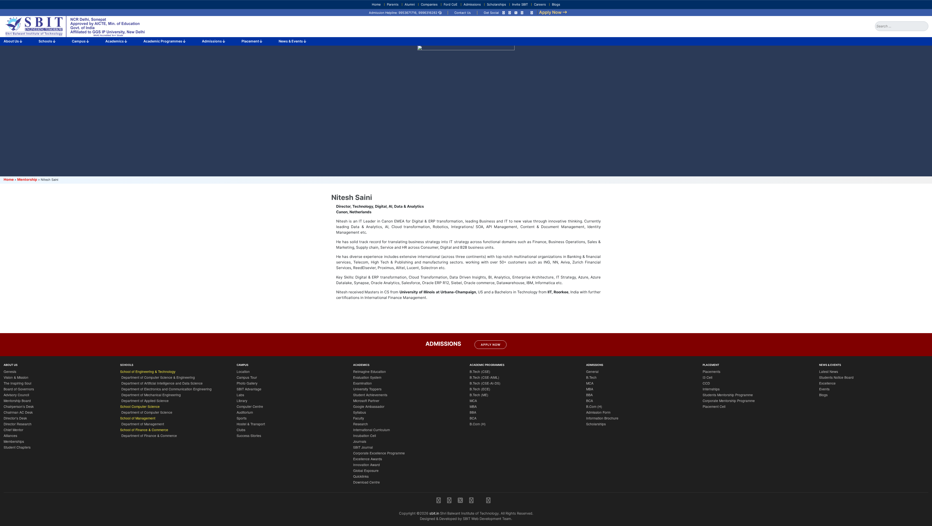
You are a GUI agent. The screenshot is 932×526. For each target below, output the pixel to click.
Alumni (410, 4)
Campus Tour (247, 377)
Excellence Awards (367, 458)
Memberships (14, 441)
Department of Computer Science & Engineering (158, 377)
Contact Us (462, 13)
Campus (79, 41)
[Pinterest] (522, 13)
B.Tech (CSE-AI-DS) (485, 383)
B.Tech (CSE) (480, 371)
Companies (429, 4)
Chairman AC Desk (18, 412)
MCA (473, 400)
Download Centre (366, 482)
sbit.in (434, 513)
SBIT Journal (363, 447)
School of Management (137, 418)
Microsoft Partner (366, 400)
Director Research (18, 423)
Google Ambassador (368, 406)
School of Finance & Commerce (144, 429)
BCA (473, 418)
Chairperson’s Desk (19, 406)
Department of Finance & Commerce (149, 435)
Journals (359, 441)
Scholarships (496, 4)
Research (360, 423)
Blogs (556, 4)
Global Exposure (366, 470)
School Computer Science (140, 406)
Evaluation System (367, 377)
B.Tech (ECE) (480, 388)
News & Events (291, 41)
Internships (711, 388)
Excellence (827, 383)
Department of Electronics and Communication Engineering (166, 388)
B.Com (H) (478, 423)
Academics (115, 41)
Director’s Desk (15, 418)
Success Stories (249, 435)
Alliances (10, 435)
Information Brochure (602, 418)
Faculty (358, 418)
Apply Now (490, 344)
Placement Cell (714, 406)
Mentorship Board (17, 400)
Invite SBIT (520, 4)
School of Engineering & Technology (147, 371)
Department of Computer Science (146, 412)
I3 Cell (707, 377)
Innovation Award (366, 464)
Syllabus (359, 412)
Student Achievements (370, 394)
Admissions (472, 4)
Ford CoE (451, 4)
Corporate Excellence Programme (379, 453)
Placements (711, 371)
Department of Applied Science (145, 400)
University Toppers (367, 388)
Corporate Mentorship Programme (729, 400)
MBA (473, 406)
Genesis (10, 371)
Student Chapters (17, 447)
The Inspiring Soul (17, 383)
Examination (362, 383)
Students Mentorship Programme (728, 394)
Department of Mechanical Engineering (151, 394)
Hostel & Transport (251, 423)
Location (243, 371)
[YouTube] (532, 13)
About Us (12, 41)
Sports (242, 418)
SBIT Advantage (249, 388)
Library (242, 400)
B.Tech (591, 377)
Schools (46, 41)
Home (376, 4)
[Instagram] (503, 13)
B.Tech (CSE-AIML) (484, 377)
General (592, 371)
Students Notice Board (836, 377)
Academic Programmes (163, 41)
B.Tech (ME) (479, 394)
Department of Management (142, 423)
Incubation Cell (364, 435)
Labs (240, 394)
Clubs (241, 429)
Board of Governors (19, 388)
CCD (706, 383)
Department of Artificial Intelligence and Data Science (162, 383)
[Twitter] (516, 13)
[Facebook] (509, 13)
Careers (540, 4)
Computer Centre (250, 406)
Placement (250, 41)
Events (824, 388)
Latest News (828, 371)
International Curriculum (371, 429)
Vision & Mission (16, 377)
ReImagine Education (369, 371)
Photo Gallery (247, 383)
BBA (473, 412)
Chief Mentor (13, 429)
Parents (393, 4)
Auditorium (245, 412)
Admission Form (598, 412)
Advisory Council (16, 394)
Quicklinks (361, 476)
